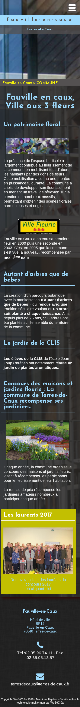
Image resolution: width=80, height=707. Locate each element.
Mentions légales (46, 699)
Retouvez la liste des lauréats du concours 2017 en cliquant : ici (38, 584)
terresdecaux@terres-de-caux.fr (40, 684)
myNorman (38, 702)
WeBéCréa (20, 699)
